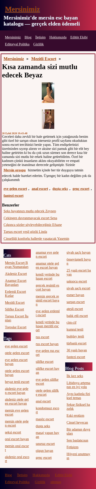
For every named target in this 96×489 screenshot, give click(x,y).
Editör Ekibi (79, 37)
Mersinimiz (22, 9)
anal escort (40, 189)
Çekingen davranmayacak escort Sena (30, 218)
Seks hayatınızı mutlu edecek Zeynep (30, 211)
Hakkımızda (58, 37)
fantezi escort (13, 196)
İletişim (40, 37)
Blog (28, 37)
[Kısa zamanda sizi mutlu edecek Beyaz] (48, 93)
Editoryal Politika (17, 44)
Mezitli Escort (43, 58)
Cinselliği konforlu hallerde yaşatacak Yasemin (36, 238)
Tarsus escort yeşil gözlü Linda (25, 232)
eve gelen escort (15, 189)
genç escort (81, 189)
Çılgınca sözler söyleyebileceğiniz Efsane (33, 225)
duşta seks (60, 189)
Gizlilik (38, 44)
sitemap (55, 482)
